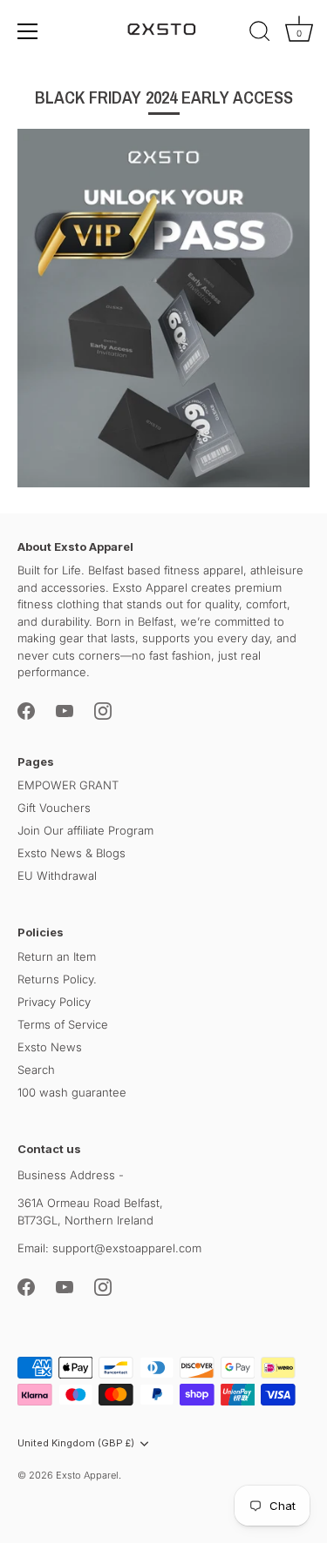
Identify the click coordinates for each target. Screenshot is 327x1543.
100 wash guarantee (71, 1092)
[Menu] (28, 31)
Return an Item (56, 956)
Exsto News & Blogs (71, 853)
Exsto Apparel (87, 1475)
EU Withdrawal (57, 875)
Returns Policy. (57, 979)
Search (36, 1070)
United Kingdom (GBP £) (75, 1443)
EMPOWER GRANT (68, 785)
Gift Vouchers (54, 808)
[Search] (260, 34)
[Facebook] (26, 710)
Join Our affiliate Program (85, 830)
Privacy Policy (54, 1002)
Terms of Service (62, 1024)
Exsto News (49, 1047)
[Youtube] (64, 710)
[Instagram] (103, 710)
